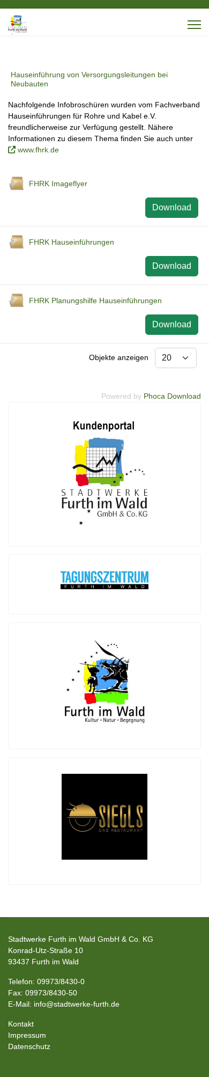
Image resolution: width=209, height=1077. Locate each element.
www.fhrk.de (38, 149)
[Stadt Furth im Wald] (104, 681)
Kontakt (21, 1024)
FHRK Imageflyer (58, 183)
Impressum (27, 1035)
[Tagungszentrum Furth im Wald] (104, 580)
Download (171, 207)
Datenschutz (29, 1046)
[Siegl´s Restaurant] (104, 817)
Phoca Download (172, 396)
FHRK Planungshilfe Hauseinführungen (95, 300)
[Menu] (194, 25)
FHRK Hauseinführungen (71, 242)
